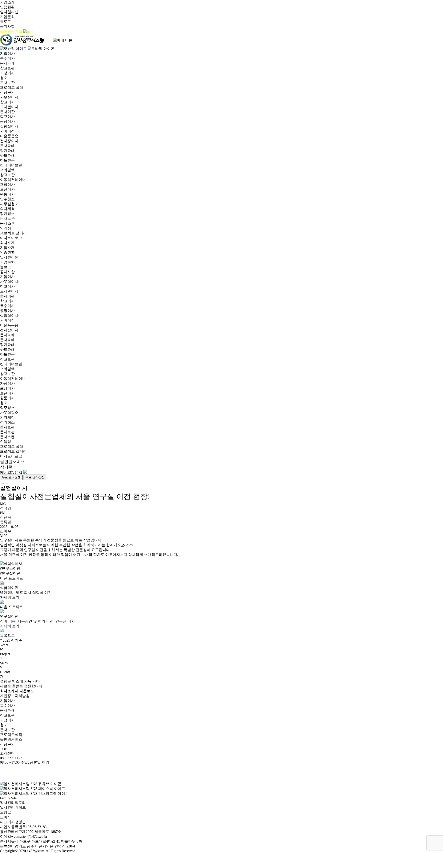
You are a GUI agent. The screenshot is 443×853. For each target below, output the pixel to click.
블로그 (5, 22)
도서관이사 (9, 107)
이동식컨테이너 (13, 180)
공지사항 (7, 26)
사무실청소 (9, 204)
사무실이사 (9, 97)
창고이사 (7, 102)
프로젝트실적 (11, 735)
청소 (3, 78)
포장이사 (7, 184)
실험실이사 (9, 126)
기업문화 (7, 17)
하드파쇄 (7, 155)
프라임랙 (7, 170)
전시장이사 (9, 141)
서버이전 (7, 131)
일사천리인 (9, 12)
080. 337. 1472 (11, 472)
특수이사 (7, 58)
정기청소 (7, 214)
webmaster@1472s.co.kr (29, 836)
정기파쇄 (7, 150)
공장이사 (7, 121)
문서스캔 (7, 223)
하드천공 (7, 160)
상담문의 (7, 92)
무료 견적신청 (11, 477)
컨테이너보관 (11, 165)
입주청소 (7, 199)
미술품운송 (9, 136)
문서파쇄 (7, 63)
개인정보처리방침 (15, 696)
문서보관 (7, 83)
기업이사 (7, 53)
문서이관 (7, 112)
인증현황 (7, 7)
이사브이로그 (11, 238)
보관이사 (7, 189)
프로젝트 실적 (11, 87)
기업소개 (7, 2)
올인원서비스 (11, 31)
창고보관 (7, 68)
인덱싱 (5, 228)
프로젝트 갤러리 (13, 233)
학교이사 (7, 117)
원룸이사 (7, 194)
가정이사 (7, 73)
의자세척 (7, 209)
